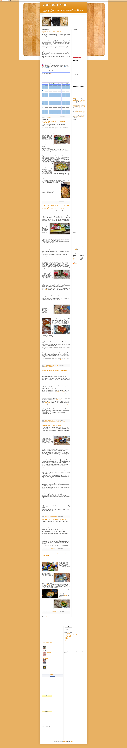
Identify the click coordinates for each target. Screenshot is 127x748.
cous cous (84, 110)
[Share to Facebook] (63, 116)
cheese (83, 104)
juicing (77, 99)
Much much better (49, 652)
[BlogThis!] (61, 116)
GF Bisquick (60, 359)
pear (77, 101)
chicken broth (74, 110)
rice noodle (78, 116)
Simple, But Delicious (68, 645)
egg (79, 112)
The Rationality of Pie (46, 658)
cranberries (74, 105)
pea (79, 115)
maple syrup (54, 421)
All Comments (67, 629)
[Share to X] (62, 116)
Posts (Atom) (47, 616)
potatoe (84, 106)
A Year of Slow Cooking (68, 642)
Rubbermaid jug (47, 402)
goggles (46, 289)
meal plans (48, 117)
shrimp (81, 107)
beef (83, 98)
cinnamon (78, 110)
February (76, 249)
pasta (75, 101)
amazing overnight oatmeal (60, 391)
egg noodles (48, 584)
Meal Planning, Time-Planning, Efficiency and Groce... (78, 246)
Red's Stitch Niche (45, 651)
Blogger (72, 741)
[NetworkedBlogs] (52, 674)
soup (83, 107)
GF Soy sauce (50, 577)
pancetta (75, 115)
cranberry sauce (76, 111)
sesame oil (43, 576)
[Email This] (60, 116)
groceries (45, 117)
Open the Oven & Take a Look (69, 643)
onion (49, 366)
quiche (84, 115)
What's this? (46, 711)
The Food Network (67, 638)
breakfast (74, 102)
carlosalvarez (65, 741)
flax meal (45, 408)
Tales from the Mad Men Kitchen (47, 642)
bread (83, 101)
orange (84, 100)
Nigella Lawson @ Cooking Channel (70, 635)
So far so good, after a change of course (51, 425)
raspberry (75, 116)
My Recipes (66, 639)
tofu (73, 117)
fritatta (81, 112)
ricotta (78, 107)
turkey (75, 117)
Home (54, 615)
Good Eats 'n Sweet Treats (68, 644)
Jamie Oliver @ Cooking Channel (69, 636)
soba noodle (66, 595)
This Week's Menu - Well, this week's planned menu (54, 519)
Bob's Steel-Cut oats (54, 407)
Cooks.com (66, 641)
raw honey (75, 107)
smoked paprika (82, 116)
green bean (80, 105)
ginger (81, 100)
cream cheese (80, 111)
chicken (45, 366)
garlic (84, 112)
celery (80, 104)
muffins (75, 106)
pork (52, 366)
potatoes (82, 115)
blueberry (77, 104)
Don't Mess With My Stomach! (47, 645)
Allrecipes (66, 640)
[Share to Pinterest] (63, 201)
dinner (77, 112)
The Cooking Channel (68, 637)
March (75, 248)
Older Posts (68, 615)
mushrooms (78, 106)
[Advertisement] (78, 37)
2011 (74, 253)
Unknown (46, 365)
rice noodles (47, 581)
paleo (51, 366)
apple (47, 421)
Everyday (48, 665)
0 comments (56, 365)
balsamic (74, 104)
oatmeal (60, 421)
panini (81, 106)
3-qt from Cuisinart (58, 399)
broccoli (78, 102)
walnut (64, 421)
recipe (65, 427)
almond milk (45, 421)
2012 (74, 252)
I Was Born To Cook (67, 633)
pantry (50, 117)
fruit (77, 105)
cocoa (81, 110)
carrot (74, 99)
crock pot (47, 366)
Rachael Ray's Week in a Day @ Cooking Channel (72, 634)
